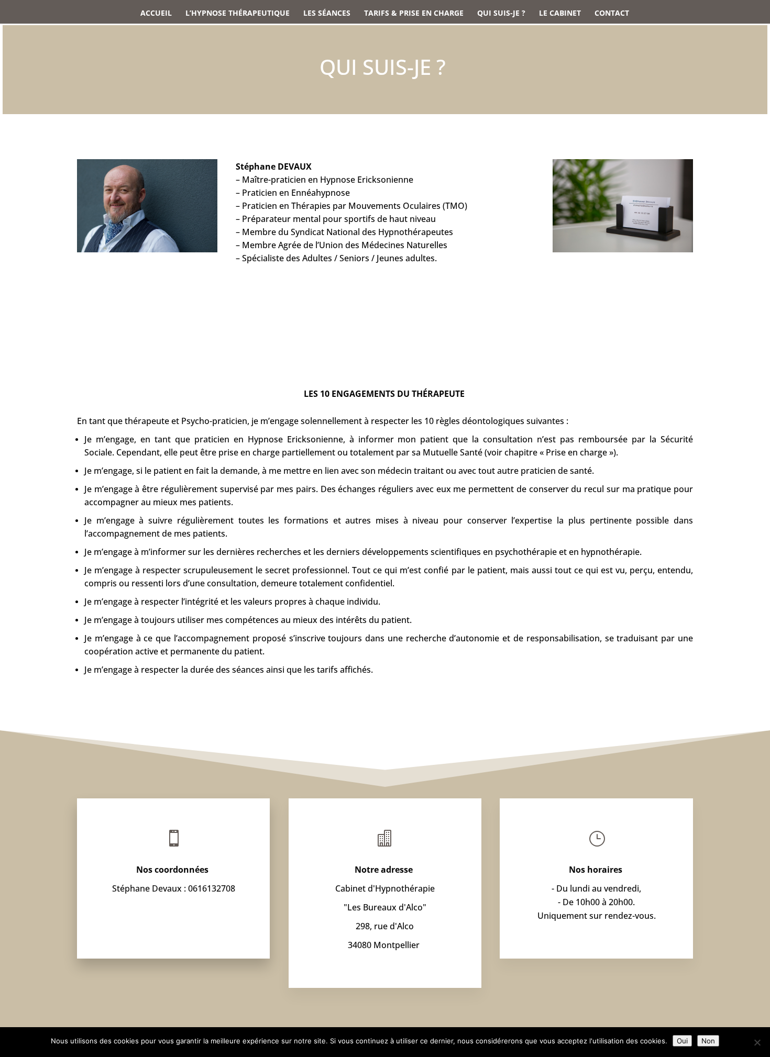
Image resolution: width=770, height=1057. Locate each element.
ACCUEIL (156, 13)
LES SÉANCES (326, 13)
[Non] (757, 1042)
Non (708, 1041)
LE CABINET (560, 13)
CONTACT (612, 13)
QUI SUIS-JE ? (501, 13)
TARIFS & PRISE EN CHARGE (414, 13)
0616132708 (211, 888)
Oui (682, 1041)
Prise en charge (576, 452)
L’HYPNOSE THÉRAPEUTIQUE (237, 13)
